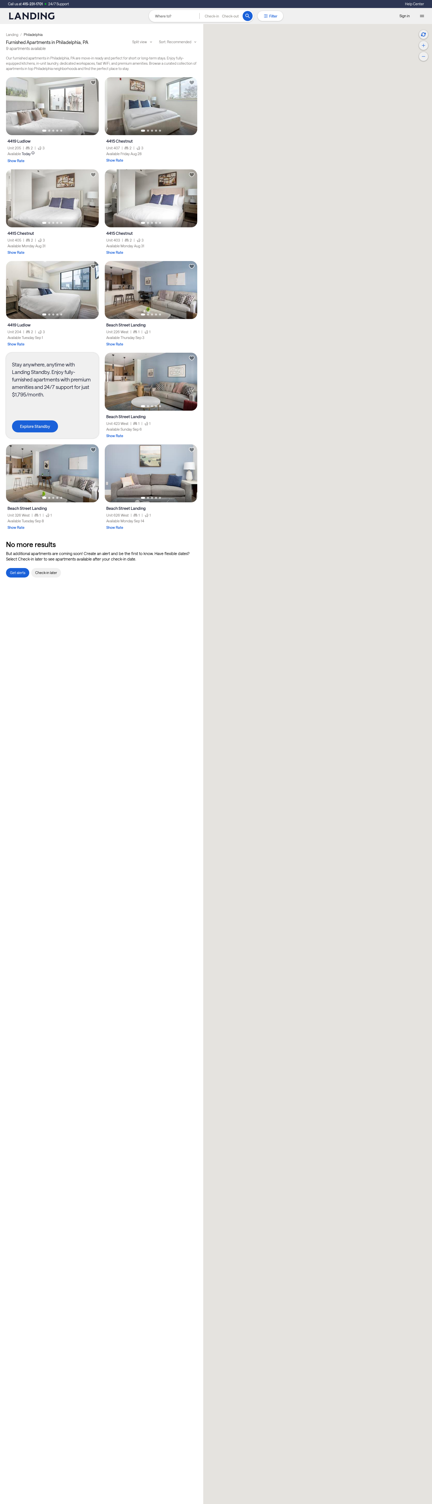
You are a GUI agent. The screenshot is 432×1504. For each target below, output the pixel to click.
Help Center (414, 4)
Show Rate (16, 161)
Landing (12, 34)
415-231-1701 (32, 4)
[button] (222, 16)
